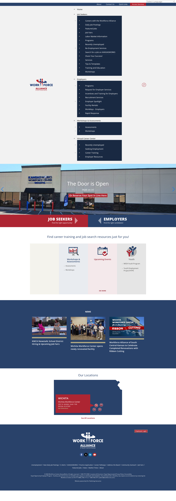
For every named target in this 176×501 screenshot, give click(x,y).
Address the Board (113, 465)
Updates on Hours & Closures (88, 192)
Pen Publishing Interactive (94, 481)
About (99, 4)
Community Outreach (129, 465)
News (88, 311)
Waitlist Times (93, 468)
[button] (173, 189)
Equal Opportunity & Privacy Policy (114, 474)
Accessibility (128, 474)
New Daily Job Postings (51, 465)
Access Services (138, 4)
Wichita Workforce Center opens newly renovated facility (87, 347)
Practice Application (86, 465)
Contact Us (110, 4)
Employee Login (141, 431)
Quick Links (123, 4)
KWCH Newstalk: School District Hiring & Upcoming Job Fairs (47, 342)
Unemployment (36, 465)
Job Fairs (141, 465)
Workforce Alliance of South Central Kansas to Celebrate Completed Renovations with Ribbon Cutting (123, 347)
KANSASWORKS (72, 465)
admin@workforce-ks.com (106, 477)
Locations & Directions (96, 474)
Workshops (70, 270)
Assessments (71, 266)
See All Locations (88, 418)
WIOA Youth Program (132, 264)
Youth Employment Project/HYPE (131, 269)
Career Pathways (100, 465)
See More (102, 291)
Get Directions (63, 408)
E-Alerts (63, 465)
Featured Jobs (77, 468)
